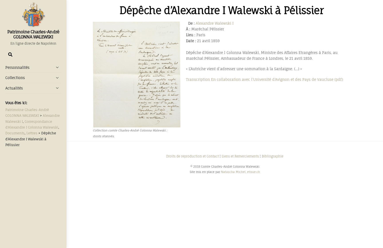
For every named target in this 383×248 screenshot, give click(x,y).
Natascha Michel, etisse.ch (240, 172)
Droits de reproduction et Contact (192, 156)
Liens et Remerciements (240, 156)
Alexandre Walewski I (215, 23)
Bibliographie (272, 156)
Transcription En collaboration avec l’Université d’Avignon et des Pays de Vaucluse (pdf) (264, 79)
